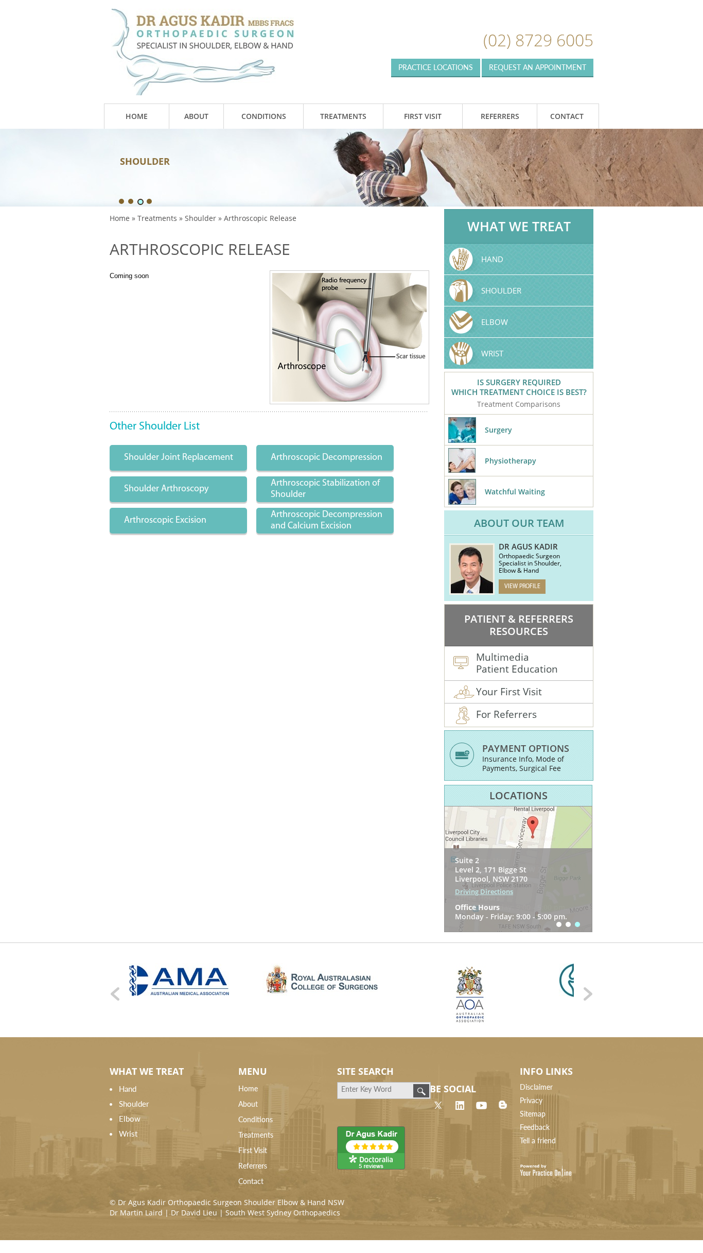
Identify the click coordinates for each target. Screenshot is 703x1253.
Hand (492, 259)
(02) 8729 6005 (538, 40)
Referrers (500, 116)
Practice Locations (435, 67)
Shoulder (200, 218)
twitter (438, 1104)
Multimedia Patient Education (517, 663)
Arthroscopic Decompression (326, 457)
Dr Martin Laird (136, 1212)
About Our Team (519, 523)
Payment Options (525, 748)
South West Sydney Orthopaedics (282, 1212)
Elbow (494, 322)
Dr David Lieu (194, 1212)
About (196, 116)
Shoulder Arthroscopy (166, 489)
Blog (503, 1104)
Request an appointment (537, 67)
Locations (518, 795)
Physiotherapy (510, 461)
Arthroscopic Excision (165, 520)
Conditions (263, 116)
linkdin (459, 1104)
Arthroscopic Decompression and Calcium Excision (326, 520)
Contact (567, 116)
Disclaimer (536, 1087)
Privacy (531, 1100)
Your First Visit (509, 691)
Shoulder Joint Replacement (178, 457)
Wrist (492, 353)
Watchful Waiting (515, 491)
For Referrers (506, 714)
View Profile (522, 586)
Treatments (343, 116)
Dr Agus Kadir (528, 546)
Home (137, 116)
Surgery (498, 430)
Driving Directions (484, 882)
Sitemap (533, 1113)
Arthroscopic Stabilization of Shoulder (325, 489)
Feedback (535, 1127)
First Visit (423, 116)
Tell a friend (538, 1140)
